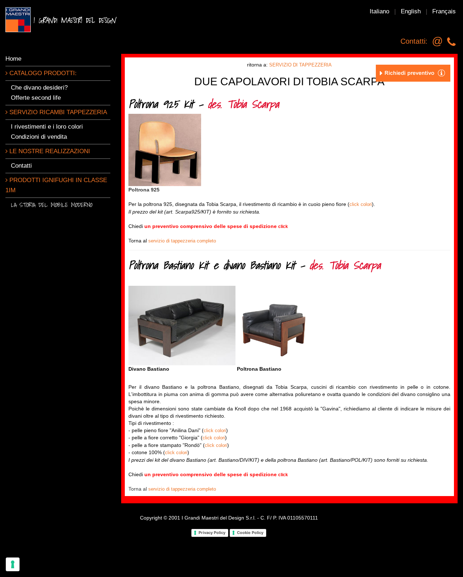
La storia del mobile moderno (51, 205)
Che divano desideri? (39, 87)
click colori (360, 204)
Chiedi (208, 226)
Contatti (21, 165)
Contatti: (414, 41)
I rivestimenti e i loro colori (47, 126)
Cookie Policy (250, 532)
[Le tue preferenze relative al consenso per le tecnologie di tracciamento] (13, 564)
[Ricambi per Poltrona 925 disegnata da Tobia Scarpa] (164, 149)
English (411, 11)
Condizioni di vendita (39, 136)
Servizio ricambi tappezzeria (57, 112)
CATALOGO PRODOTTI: (42, 73)
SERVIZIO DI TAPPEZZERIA (300, 65)
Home (13, 58)
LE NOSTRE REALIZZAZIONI (49, 151)
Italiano (379, 11)
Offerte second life (36, 97)
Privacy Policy (212, 532)
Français (444, 11)
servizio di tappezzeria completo (182, 241)
